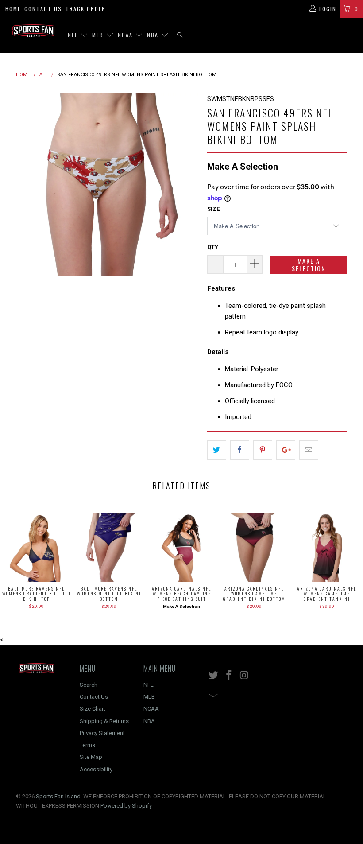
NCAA (126, 35)
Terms (87, 745)
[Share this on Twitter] (216, 450)
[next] (189, 185)
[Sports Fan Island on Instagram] (244, 675)
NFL (74, 35)
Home (13, 8)
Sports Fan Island (58, 796)
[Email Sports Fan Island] (213, 697)
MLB (99, 35)
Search (88, 684)
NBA (154, 35)
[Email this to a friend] (308, 450)
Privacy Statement (102, 733)
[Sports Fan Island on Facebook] (229, 675)
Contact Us (43, 8)
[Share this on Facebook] (239, 450)
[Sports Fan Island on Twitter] (213, 675)
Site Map (91, 757)
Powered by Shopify (126, 805)
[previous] (25, 185)
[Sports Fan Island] (33, 30)
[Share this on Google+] (285, 450)
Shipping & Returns (104, 721)
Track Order (86, 8)
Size (213, 209)
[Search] (179, 35)
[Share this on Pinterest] (262, 450)
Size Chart (92, 708)
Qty (212, 247)
